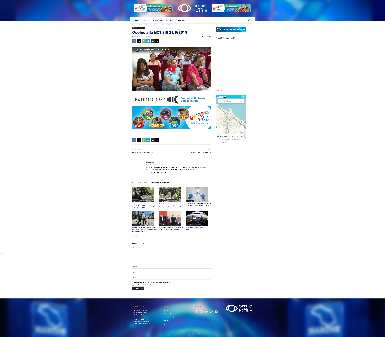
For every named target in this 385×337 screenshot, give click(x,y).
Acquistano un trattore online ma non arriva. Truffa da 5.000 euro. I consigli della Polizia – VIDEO (143, 206)
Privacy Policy (220, 142)
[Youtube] (166, 173)
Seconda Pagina (191, 224)
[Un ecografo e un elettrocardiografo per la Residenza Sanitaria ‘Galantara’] (171, 218)
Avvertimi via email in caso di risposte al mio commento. (152, 282)
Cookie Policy (231, 142)
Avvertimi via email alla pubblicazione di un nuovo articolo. (152, 285)
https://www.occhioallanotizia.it (155, 164)
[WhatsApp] (144, 41)
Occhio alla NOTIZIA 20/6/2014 (142, 153)
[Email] (157, 41)
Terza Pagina (163, 201)
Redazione (137, 36)
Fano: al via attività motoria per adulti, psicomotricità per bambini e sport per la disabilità (171, 206)
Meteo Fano (220, 90)
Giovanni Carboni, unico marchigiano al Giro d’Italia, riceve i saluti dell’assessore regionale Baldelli (144, 229)
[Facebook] (134, 41)
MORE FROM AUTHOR (160, 182)
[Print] (153, 41)
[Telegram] (148, 41)
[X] (139, 41)
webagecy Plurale (192, 334)
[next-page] (137, 235)
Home (134, 25)
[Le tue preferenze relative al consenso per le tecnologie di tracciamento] (2, 253)
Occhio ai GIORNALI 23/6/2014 (201, 153)
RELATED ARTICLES (140, 182)
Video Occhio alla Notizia (145, 25)
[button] (249, 20)
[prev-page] (133, 235)
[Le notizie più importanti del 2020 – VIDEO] (198, 218)
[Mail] (155, 173)
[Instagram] (151, 173)
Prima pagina (136, 201)
